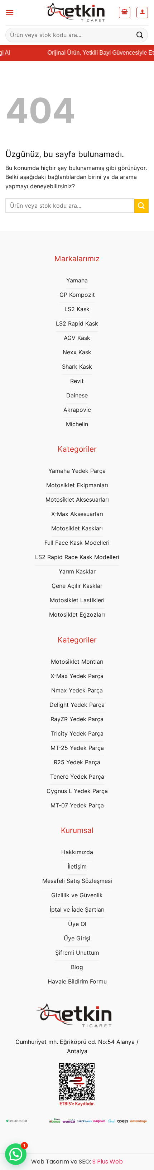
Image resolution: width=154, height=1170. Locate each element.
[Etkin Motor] (77, 12)
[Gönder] (140, 35)
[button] (9, 12)
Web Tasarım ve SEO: (77, 1161)
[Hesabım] (142, 12)
